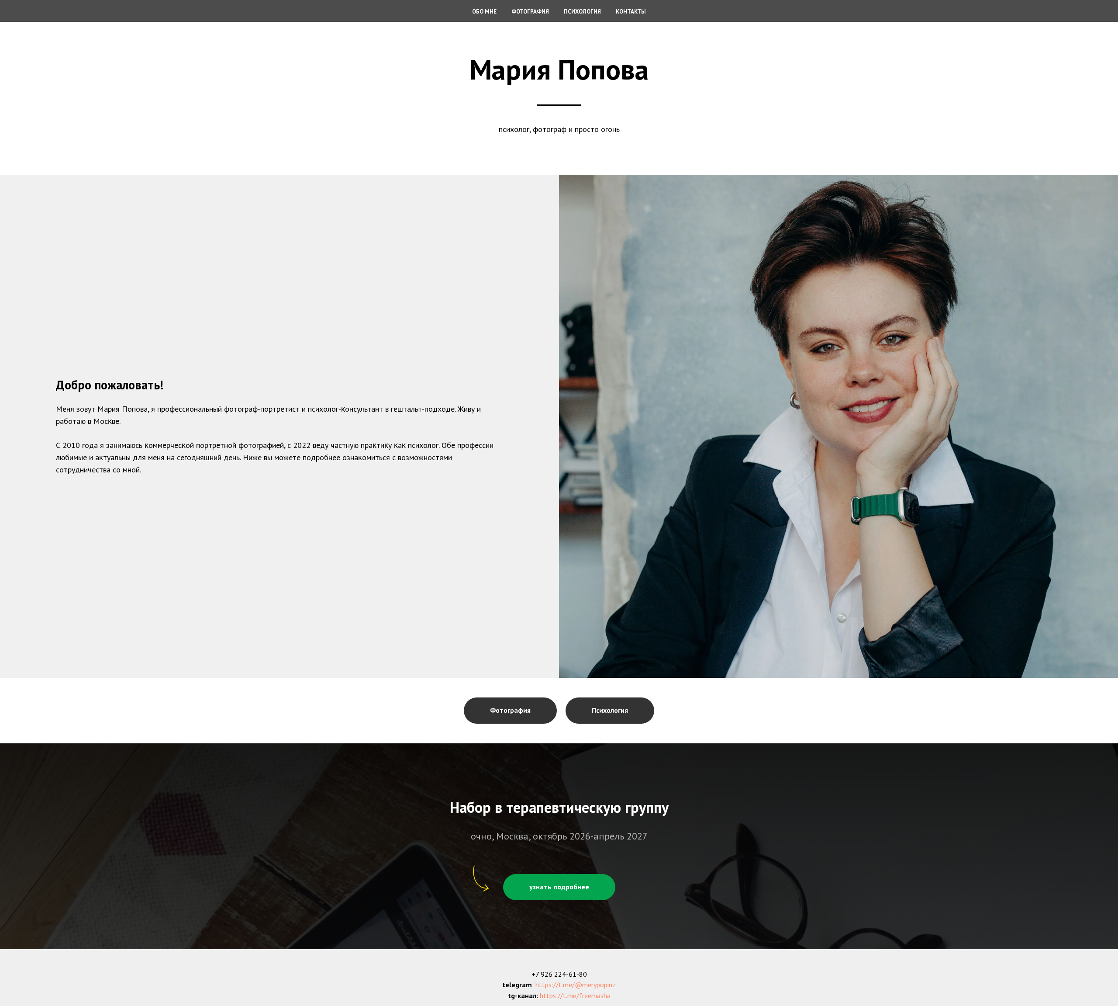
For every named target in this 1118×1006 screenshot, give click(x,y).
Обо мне (484, 11)
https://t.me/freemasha (575, 995)
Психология (582, 11)
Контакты (631, 11)
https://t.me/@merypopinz (575, 984)
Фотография (530, 11)
